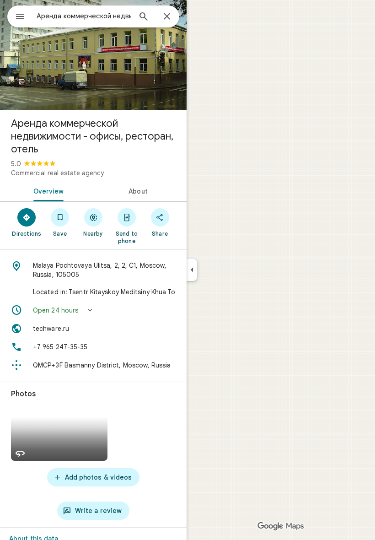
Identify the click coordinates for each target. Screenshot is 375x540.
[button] (93, 310)
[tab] (46, 190)
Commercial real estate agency (57, 173)
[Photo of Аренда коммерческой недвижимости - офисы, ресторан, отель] (93, 55)
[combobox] (84, 16)
